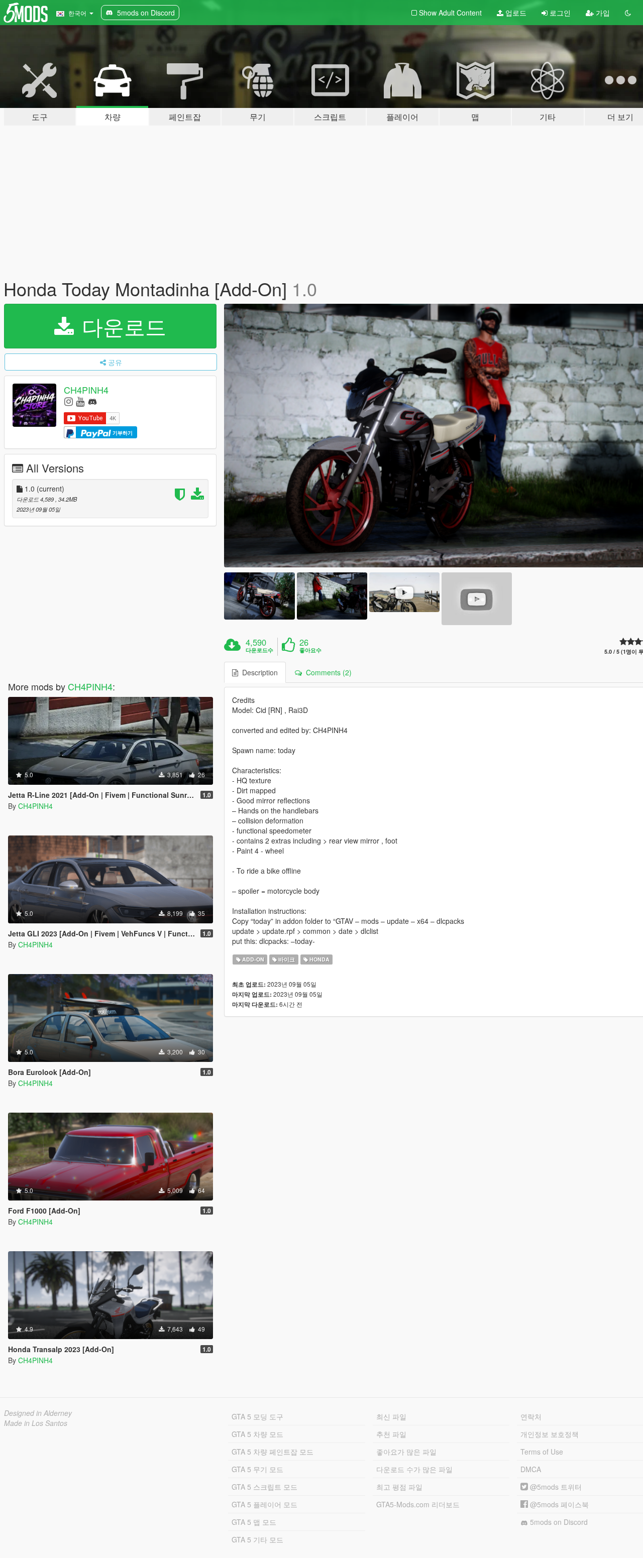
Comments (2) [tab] (327, 672)
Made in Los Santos (35, 1423)
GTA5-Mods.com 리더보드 (418, 1504)
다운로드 (121, 326)
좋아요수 (310, 650)
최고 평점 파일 (399, 1487)
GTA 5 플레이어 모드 (264, 1504)
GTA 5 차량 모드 (257, 1434)
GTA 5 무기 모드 (257, 1469)
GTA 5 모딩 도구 (257, 1416)
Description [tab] (258, 672)
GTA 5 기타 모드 (257, 1539)
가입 (602, 13)
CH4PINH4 (86, 389)
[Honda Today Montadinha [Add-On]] (259, 595)
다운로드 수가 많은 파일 (414, 1469)
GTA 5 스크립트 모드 (264, 1487)
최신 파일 (391, 1416)
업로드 (514, 13)
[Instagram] (68, 401)
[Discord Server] (92, 401)
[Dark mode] (627, 12)
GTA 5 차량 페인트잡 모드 (272, 1452)
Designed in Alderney (38, 1413)
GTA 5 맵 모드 (254, 1522)
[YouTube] (80, 401)
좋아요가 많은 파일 (406, 1452)
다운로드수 (259, 650)
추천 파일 (391, 1434)
